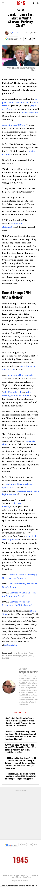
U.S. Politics (6, 658)
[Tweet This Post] (25, 39)
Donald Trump (28, 653)
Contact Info (24, 875)
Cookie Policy (27, 877)
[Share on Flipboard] (30, 39)
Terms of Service (16, 877)
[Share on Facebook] (21, 39)
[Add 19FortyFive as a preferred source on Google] (11, 39)
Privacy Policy (34, 875)
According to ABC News (13, 125)
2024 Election (18, 653)
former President (29, 112)
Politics (25, 655)
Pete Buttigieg (17, 655)
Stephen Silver (16, 33)
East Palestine (7, 655)
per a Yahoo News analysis (20, 375)
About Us (6, 875)
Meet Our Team (14, 875)
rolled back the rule (12, 392)
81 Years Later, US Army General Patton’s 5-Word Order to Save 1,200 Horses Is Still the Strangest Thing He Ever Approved (20, 776)
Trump (31, 655)
